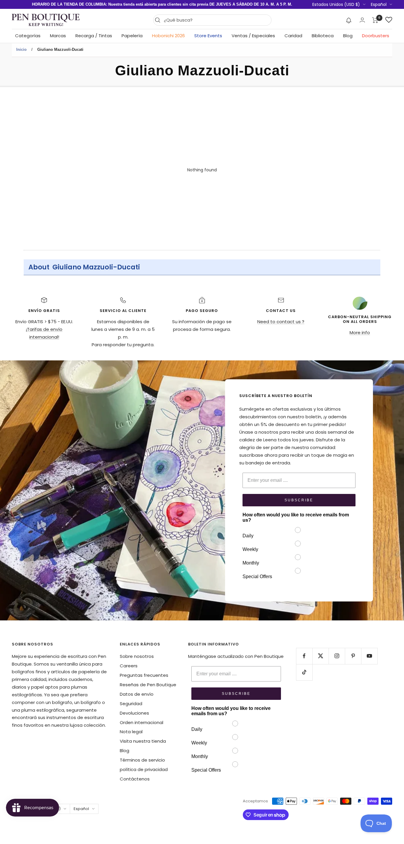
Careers (129, 666)
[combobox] (216, 20)
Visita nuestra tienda (143, 741)
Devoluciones (134, 713)
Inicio (21, 49)
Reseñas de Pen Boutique (148, 685)
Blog (348, 35)
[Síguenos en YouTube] (369, 656)
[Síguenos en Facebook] (304, 656)
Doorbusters (375, 35)
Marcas (58, 35)
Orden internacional (141, 722)
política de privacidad (144, 769)
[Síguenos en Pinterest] (353, 656)
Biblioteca (323, 35)
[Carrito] (375, 20)
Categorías (28, 35)
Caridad (293, 35)
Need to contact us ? (280, 321)
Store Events (208, 35)
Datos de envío (136, 694)
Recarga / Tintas (93, 35)
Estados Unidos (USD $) (336, 4)
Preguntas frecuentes (144, 675)
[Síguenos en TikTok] (304, 672)
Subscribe (299, 500)
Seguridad (131, 703)
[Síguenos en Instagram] (337, 656)
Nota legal (131, 731)
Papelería (132, 35)
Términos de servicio (142, 760)
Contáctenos (135, 779)
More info (360, 332)
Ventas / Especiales (253, 35)
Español (379, 4)
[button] (349, 20)
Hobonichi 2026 (168, 35)
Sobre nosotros (137, 656)
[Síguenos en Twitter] (320, 656)
